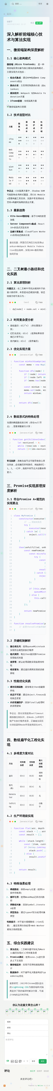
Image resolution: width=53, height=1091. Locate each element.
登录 (40, 4)
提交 (42, 1061)
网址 (9, 1033)
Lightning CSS (20, 987)
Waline (40, 1086)
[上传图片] (16, 1061)
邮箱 (9, 1028)
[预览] (20, 1061)
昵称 (9, 1022)
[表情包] (12, 1061)
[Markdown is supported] (8, 1061)
